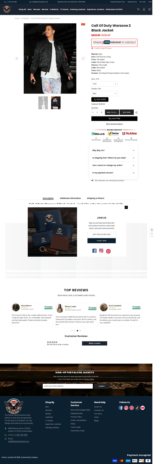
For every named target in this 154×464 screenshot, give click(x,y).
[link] (23, 273)
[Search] (138, 9)
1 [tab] (72, 330)
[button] (17, 58)
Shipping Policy (132, 2)
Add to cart (112, 112)
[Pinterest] (131, 408)
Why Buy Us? (113, 150)
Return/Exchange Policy (118, 2)
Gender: (96, 89)
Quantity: (94, 108)
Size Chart (142, 2)
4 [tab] (80, 330)
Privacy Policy (89, 379)
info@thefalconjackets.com (40, 2)
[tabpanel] (32, 314)
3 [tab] (77, 330)
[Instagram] (126, 408)
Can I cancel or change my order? (113, 165)
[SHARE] (135, 112)
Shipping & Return (95, 198)
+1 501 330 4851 (12, 2)
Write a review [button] (94, 343)
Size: (95, 79)
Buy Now (127, 112)
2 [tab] (74, 330)
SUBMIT (102, 386)
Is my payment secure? (113, 172)
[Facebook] (121, 408)
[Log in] (144, 9)
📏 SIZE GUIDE (100, 99)
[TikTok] (137, 408)
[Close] (126, 207)
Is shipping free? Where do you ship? (113, 158)
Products (25, 18)
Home (17, 18)
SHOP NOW (81, 2)
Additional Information (70, 198)
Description (48, 198)
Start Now (101, 241)
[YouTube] (142, 408)
